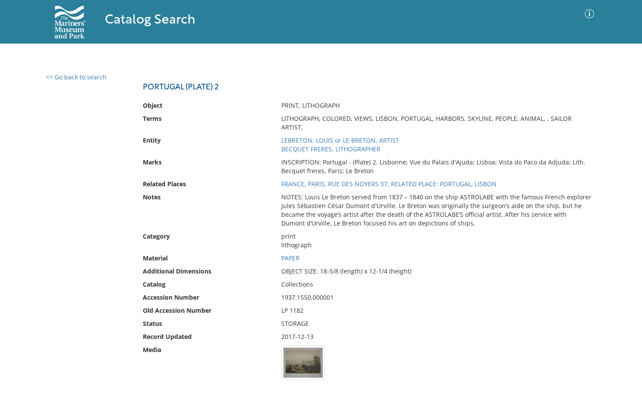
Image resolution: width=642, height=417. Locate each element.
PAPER (290, 258)
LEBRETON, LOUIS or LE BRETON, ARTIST (340, 140)
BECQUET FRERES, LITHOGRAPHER (330, 149)
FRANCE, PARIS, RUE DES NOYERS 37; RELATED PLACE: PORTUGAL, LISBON (389, 184)
